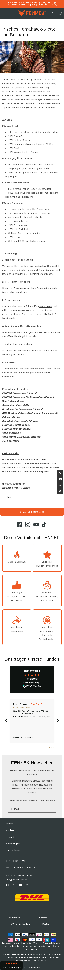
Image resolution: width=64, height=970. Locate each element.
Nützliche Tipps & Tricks (16, 487)
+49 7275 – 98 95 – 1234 (19, 875)
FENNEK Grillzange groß (16, 425)
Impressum (7, 943)
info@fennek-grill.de (16, 879)
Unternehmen (13, 850)
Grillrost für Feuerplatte (15, 405)
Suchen (10, 824)
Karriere (10, 830)
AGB (29, 943)
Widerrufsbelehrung (51, 943)
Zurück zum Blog (34, 511)
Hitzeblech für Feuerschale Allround (22, 409)
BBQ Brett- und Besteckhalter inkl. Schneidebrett (30, 413)
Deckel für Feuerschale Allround (20, 421)
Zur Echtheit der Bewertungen (18, 946)
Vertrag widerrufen (42, 946)
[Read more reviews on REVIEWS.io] (32, 687)
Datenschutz (19, 943)
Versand (37, 943)
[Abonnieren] (52, 809)
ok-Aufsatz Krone (14, 401)
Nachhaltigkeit (13, 843)
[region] (32, 721)
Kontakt (10, 837)
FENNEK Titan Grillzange (16, 429)
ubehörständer (12, 417)
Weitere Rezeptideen (13, 483)
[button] (3, 13)
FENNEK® (35, 968)
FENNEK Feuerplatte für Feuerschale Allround (28, 397)
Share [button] (9, 497)
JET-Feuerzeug (10, 441)
